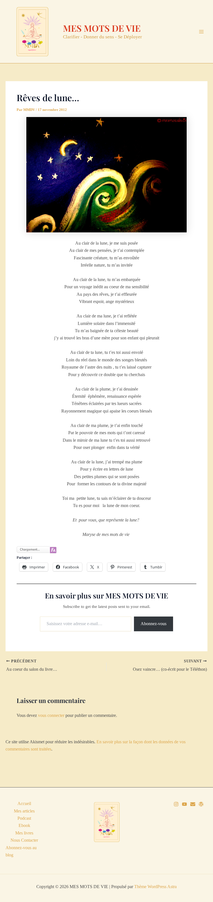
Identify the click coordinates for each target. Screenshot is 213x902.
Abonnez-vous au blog (21, 851)
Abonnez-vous (153, 623)
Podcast (24, 818)
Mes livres (24, 833)
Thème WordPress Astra (155, 886)
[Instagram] (176, 804)
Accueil (24, 803)
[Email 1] (192, 804)
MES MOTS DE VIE (102, 28)
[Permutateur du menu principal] (201, 32)
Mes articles (24, 811)
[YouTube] (184, 804)
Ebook (24, 825)
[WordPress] (201, 804)
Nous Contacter (24, 840)
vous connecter (51, 715)
